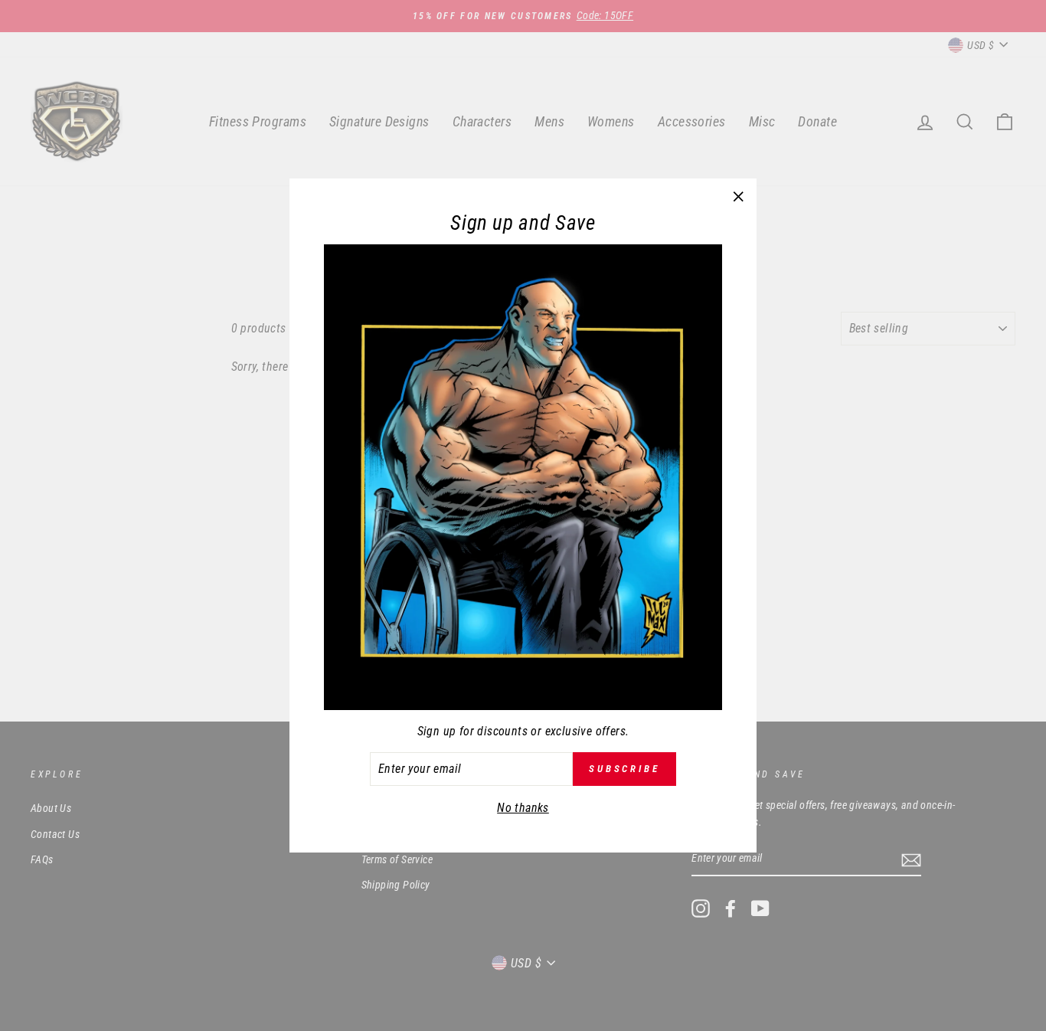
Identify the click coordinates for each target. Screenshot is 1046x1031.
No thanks (523, 807)
